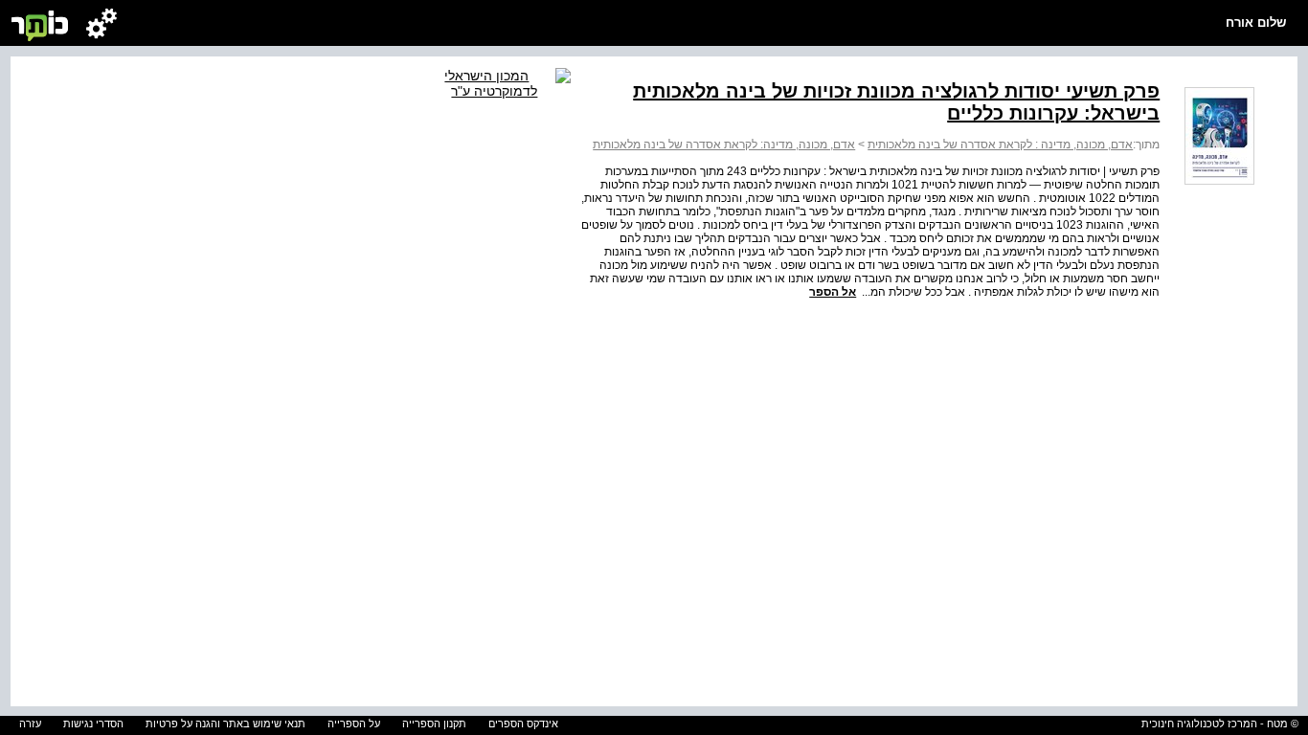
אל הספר (832, 292)
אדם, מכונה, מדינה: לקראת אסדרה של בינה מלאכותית (724, 144)
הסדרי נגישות (93, 723)
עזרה (30, 723)
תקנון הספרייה (434, 723)
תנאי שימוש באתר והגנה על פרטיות (225, 723)
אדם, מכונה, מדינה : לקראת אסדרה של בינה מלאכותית (1000, 144)
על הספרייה (353, 723)
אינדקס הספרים (523, 723)
